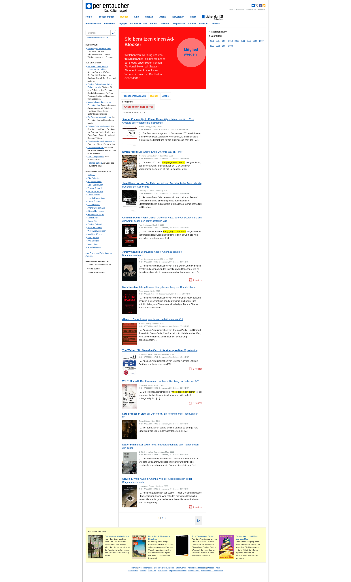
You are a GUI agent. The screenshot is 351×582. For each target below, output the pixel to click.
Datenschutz (194, 571)
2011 (243, 41)
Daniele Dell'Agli (94, 224)
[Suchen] (113, 33)
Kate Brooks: (160, 415)
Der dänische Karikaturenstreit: (101, 141)
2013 (230, 41)
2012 (237, 41)
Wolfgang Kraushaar (97, 231)
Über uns (152, 571)
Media (193, 17)
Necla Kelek (93, 218)
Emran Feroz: (152, 151)
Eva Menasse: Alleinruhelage (117, 536)
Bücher (124, 17)
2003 (230, 46)
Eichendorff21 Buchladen (212, 571)
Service (143, 571)
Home (89, 17)
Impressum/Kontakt (177, 571)
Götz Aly (91, 175)
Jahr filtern (216, 36)
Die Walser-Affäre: (96, 147)
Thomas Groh (94, 204)
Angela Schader (95, 181)
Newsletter (178, 17)
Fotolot (153, 23)
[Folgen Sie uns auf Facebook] (260, 5)
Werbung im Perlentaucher (99, 48)
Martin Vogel (93, 244)
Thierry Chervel (94, 188)
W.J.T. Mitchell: (160, 381)
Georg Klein (93, 221)
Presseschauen (106, 17)
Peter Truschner (95, 227)
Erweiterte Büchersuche (97, 37)
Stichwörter (181, 568)
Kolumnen (192, 568)
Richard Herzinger (96, 214)
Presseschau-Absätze (134, 96)
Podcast (216, 23)
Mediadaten (133, 571)
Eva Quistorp (93, 237)
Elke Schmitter (94, 178)
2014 (224, 41)
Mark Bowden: (159, 287)
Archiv (162, 17)
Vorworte (165, 23)
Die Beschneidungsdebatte (99, 117)
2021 (212, 41)
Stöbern (192, 23)
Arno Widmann (94, 247)
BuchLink (204, 23)
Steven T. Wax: (157, 480)
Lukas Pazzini (94, 195)
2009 (249, 41)
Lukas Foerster (94, 201)
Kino (136, 17)
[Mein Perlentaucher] (253, 5)
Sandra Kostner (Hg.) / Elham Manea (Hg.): (158, 121)
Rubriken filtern (219, 32)
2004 (224, 46)
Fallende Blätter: (95, 163)
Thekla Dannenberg (96, 198)
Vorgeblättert (179, 23)
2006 (212, 46)
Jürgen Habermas (96, 211)
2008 (255, 41)
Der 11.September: (96, 157)
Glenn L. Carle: (152, 319)
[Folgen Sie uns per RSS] (263, 5)
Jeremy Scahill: (152, 253)
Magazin (149, 17)
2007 (261, 41)
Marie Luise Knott (95, 185)
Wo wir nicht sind (138, 23)
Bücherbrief (109, 23)
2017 (218, 41)
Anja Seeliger (93, 241)
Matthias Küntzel (95, 234)
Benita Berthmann (95, 191)
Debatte (210, 568)
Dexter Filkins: (160, 446)
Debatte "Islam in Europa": (99, 126)
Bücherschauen (93, 23)
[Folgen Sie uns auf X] (256, 5)
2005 (218, 46)
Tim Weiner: (159, 350)
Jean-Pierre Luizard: (161, 185)
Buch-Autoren (168, 568)
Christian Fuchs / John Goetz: (162, 219)
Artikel (165, 96)
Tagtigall (123, 23)
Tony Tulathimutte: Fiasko (203, 536)
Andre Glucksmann (96, 208)
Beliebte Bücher (97, 532)
